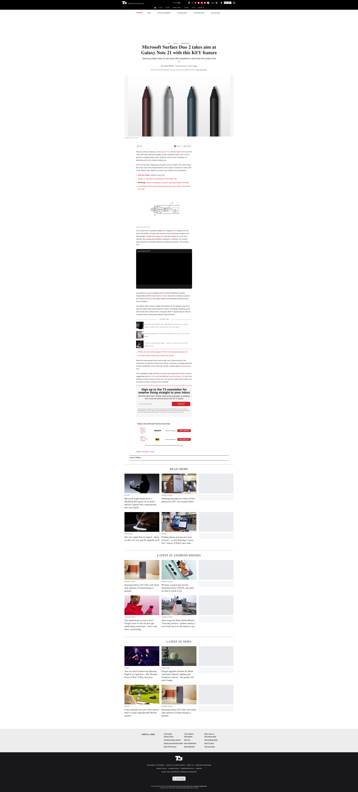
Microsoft (139, 165)
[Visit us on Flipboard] (205, 3)
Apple (169, 157)
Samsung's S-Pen (163, 152)
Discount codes (210, 746)
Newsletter (188, 146)
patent (149, 293)
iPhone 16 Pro (168, 736)
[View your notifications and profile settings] (221, 3)
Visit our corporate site (201, 786)
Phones (175, 43)
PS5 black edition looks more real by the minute (155, 356)
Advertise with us (187, 768)
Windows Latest (161, 296)
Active (167, 7)
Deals (149, 12)
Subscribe (227, 2)
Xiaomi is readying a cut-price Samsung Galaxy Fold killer (167, 183)
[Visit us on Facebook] (189, 3)
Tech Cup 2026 (215, 12)
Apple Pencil (181, 152)
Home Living (177, 7)
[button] (164, 430)
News (195, 66)
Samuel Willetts (168, 66)
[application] (164, 269)
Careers (199, 768)
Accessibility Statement (156, 765)
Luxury (186, 7)
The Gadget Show (199, 12)
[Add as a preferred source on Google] (179, 779)
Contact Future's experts (175, 765)
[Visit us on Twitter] (192, 3)
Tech (160, 7)
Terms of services (160, 409)
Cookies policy (173, 768)
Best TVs (187, 740)
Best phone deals (210, 736)
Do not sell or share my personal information (179, 772)
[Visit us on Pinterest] (195, 3)
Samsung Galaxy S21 (176, 376)
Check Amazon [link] (184, 430)
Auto (193, 7)
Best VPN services (170, 746)
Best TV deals (209, 743)
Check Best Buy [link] (184, 439)
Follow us (178, 146)
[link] (144, 430)
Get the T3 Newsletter (164, 12)
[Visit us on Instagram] (202, 3)
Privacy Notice (142, 410)
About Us (190, 765)
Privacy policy (161, 768)
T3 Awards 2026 (182, 12)
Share (140, 146)
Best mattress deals (211, 740)
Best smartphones (190, 743)
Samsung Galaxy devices (172, 740)
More (200, 7)
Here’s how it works (201, 69)
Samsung (184, 366)
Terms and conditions (203, 765)
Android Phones (185, 43)
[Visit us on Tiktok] (208, 3)
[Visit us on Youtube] (198, 3)
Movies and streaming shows (173, 743)
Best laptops (188, 736)
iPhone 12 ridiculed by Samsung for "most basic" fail (157, 179)
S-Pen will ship (156, 376)
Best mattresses (189, 746)
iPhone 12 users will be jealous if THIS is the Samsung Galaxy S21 (163, 352)
